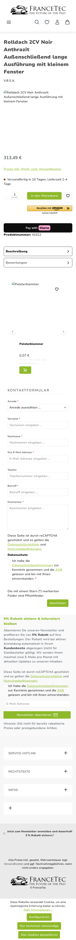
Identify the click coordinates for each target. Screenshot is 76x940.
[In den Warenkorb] (25, 370)
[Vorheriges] (12, 331)
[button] (49, 209)
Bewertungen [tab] (16, 263)
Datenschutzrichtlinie (23, 544)
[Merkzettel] (47, 22)
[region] (38, 119)
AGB (58, 570)
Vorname (14, 418)
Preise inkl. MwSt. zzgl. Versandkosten (32, 169)
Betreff (13, 486)
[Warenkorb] (67, 22)
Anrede (13, 401)
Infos (13, 790)
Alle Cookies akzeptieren (39, 935)
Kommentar (16, 502)
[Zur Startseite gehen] (38, 10)
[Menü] (9, 22)
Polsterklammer (31, 344)
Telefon (12, 470)
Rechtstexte (19, 772)
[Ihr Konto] (57, 22)
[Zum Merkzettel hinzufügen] (67, 195)
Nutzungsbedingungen (24, 549)
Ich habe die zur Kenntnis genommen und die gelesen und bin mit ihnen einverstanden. (37, 570)
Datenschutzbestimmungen (32, 565)
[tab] (38, 251)
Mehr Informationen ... (38, 910)
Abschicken (57, 603)
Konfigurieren (39, 917)
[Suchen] (37, 22)
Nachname (15, 436)
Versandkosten (13, 864)
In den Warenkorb (44, 196)
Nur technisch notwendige (39, 926)
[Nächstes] (63, 331)
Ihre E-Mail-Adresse (21, 452)
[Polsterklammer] (38, 313)
